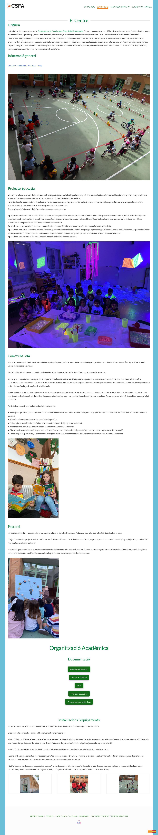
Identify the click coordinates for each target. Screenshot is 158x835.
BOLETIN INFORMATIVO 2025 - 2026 (25, 65)
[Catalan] (150, 831)
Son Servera (84, 816)
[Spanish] (154, 831)
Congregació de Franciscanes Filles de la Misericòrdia (60, 31)
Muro (58, 816)
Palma (64, 816)
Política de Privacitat (100, 816)
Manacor (50, 816)
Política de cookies (119, 816)
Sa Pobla (73, 816)
